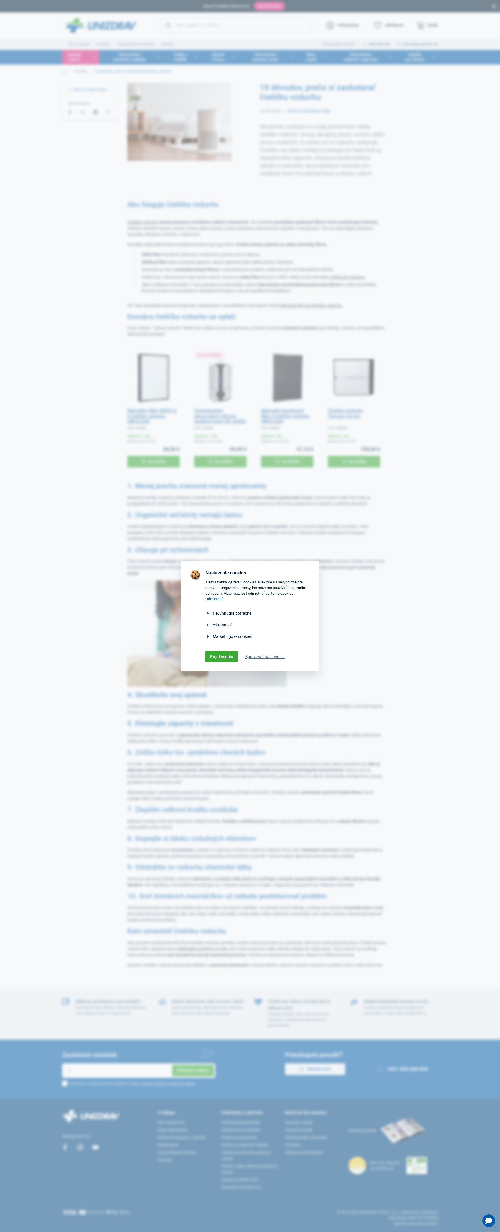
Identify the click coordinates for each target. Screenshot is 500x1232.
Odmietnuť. (214, 599)
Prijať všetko (221, 656)
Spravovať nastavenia (265, 656)
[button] (488, 1220)
